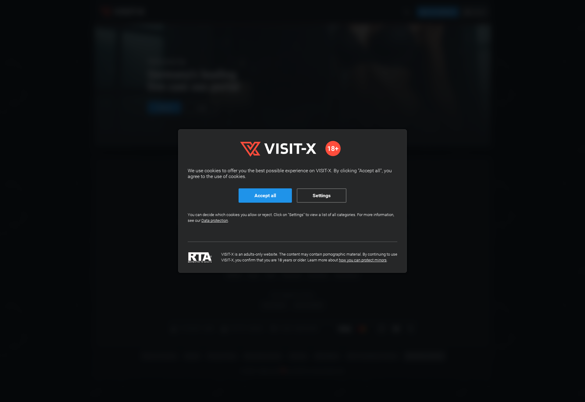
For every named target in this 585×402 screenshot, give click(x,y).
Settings (322, 195)
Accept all (265, 195)
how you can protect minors (363, 260)
